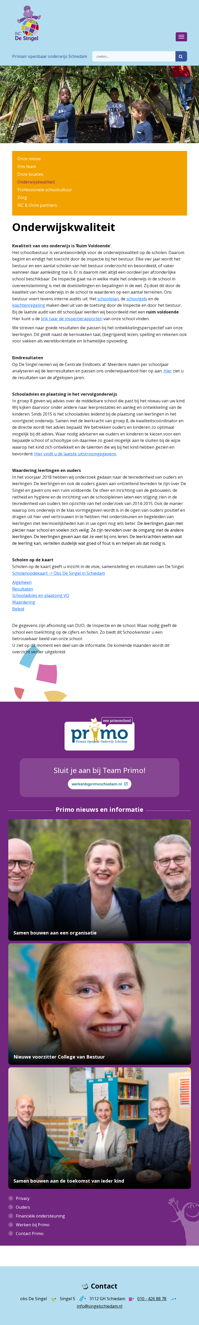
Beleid (18, 609)
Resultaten (22, 589)
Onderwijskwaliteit (36, 182)
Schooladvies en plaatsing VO (40, 595)
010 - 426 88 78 (151, 1298)
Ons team (26, 166)
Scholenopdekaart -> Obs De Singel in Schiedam (58, 573)
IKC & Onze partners (37, 205)
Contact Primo (30, 1233)
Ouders (23, 1207)
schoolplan (108, 299)
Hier (168, 371)
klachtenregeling (28, 305)
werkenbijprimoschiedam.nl (97, 784)
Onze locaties (30, 174)
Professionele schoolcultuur (44, 189)
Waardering (23, 602)
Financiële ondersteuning (40, 1216)
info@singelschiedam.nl (99, 1306)
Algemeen (22, 582)
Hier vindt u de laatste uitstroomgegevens (75, 454)
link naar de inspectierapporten (71, 318)
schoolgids (136, 299)
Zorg (22, 197)
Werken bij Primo (32, 1225)
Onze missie (29, 158)
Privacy (23, 1198)
